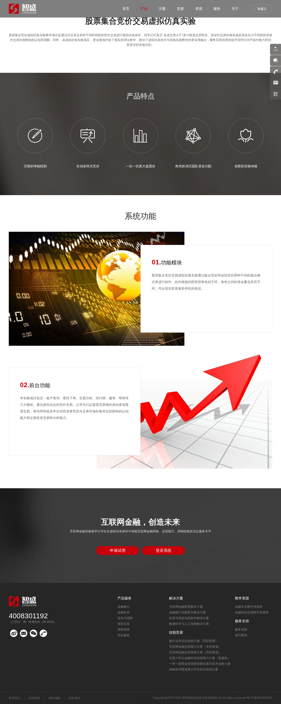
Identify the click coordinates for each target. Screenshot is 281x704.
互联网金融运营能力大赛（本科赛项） (195, 646)
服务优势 (241, 629)
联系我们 (14, 698)
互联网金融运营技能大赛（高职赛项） (195, 652)
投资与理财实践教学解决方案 (189, 618)
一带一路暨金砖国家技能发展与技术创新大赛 (200, 663)
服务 (216, 9)
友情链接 (34, 698)
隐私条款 (74, 698)
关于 (235, 9)
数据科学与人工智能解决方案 (189, 624)
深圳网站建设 (144, 697)
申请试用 (118, 550)
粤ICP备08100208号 (259, 697)
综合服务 (123, 635)
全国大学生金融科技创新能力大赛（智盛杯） (200, 658)
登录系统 (163, 550)
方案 (162, 9)
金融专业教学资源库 (249, 606)
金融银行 (123, 606)
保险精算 (123, 629)
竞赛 (180, 9)
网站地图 (54, 698)
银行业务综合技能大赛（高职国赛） (193, 641)
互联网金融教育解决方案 (186, 606)
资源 (198, 9)
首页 (125, 9)
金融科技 (123, 612)
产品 (144, 9)
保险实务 (123, 624)
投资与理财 (125, 618)
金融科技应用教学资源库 (252, 612)
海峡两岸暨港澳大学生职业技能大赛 (193, 669)
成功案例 (241, 635)
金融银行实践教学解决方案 (187, 612)
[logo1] (22, 9)
